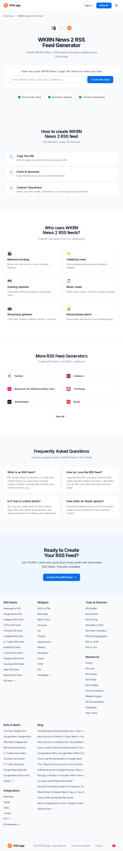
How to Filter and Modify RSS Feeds (55, 797)
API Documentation (95, 702)
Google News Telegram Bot (17, 736)
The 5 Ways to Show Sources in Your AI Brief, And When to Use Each (62, 764)
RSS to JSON (92, 641)
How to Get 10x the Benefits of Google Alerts (60, 758)
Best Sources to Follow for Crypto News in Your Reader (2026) (62, 736)
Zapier (7, 802)
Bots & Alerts (92, 614)
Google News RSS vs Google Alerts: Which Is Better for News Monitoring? (62, 753)
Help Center (92, 713)
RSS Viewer (91, 674)
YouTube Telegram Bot (15, 731)
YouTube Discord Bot (14, 758)
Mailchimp (8, 796)
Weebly (41, 647)
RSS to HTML (44, 608)
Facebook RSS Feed (14, 664)
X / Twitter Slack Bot (14, 764)
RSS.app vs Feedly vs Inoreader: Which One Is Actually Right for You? (62, 775)
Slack (6, 807)
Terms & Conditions (81, 845)
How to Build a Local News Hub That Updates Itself (62, 742)
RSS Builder (91, 608)
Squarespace (44, 641)
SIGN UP (103, 5)
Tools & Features (96, 602)
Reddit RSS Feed (12, 647)
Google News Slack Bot (15, 770)
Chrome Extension (95, 690)
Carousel (42, 625)
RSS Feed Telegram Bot (15, 742)
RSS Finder (91, 679)
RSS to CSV (91, 647)
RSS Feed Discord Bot (15, 747)
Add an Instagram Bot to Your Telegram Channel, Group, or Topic (62, 803)
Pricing (89, 663)
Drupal (41, 658)
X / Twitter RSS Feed (14, 641)
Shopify (41, 636)
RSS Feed (8, 16)
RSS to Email (92, 619)
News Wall (43, 614)
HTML (40, 664)
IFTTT (7, 819)
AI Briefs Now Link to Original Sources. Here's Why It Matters (62, 770)
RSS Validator (92, 685)
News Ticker (44, 619)
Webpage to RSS (12, 608)
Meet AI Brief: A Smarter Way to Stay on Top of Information (62, 792)
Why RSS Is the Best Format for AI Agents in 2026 (62, 786)
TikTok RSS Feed (12, 625)
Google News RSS (13, 614)
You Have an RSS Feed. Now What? (55, 781)
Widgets (43, 602)
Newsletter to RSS (94, 625)
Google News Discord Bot (16, 775)
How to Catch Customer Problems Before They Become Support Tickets (62, 747)
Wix (39, 669)
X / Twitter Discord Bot (15, 753)
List (39, 630)
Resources (92, 656)
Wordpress (43, 653)
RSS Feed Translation (96, 630)
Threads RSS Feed (13, 630)
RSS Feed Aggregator (96, 636)
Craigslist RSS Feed (13, 636)
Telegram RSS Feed (13, 658)
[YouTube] (114, 846)
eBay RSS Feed (11, 669)
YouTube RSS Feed (13, 653)
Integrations (12, 790)
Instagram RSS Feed (13, 619)
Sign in (88, 5)
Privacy (99, 845)
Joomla (7, 813)
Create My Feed (100, 79)
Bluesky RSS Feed (13, 675)
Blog (40, 725)
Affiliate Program (94, 696)
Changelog (91, 707)
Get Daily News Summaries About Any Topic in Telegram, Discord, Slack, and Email (62, 731)
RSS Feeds (10, 602)
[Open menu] (116, 5)
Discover (90, 668)
